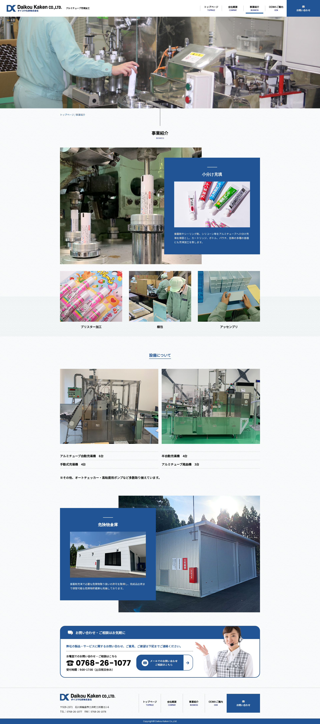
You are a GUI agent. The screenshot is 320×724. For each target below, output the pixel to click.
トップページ (67, 114)
